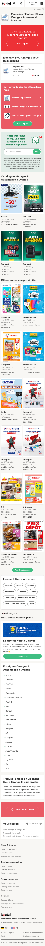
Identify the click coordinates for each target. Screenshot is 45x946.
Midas (8, 724)
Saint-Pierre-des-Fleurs (15, 604)
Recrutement (6, 907)
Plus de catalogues (22, 570)
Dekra (8, 688)
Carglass (9, 737)
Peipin (31, 604)
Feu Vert (9, 684)
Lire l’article (23, 656)
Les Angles (9, 598)
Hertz (8, 706)
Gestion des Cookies (30, 936)
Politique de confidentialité (32, 933)
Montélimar (9, 592)
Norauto (9, 680)
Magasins (21, 830)
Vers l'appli (22, 43)
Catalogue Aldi (6, 890)
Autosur (9, 742)
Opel (8, 755)
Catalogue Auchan (8, 883)
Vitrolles (30, 585)
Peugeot (9, 728)
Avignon (8, 585)
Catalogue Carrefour (9, 873)
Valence (19, 585)
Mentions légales (7, 933)
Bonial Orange (8, 830)
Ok (36, 152)
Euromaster (11, 693)
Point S (9, 702)
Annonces (37, 9)
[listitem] (11, 205)
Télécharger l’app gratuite (11, 856)
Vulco (8, 675)
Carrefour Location (14, 697)
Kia (7, 764)
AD (7, 733)
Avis (7, 768)
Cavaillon (22, 592)
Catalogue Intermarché (10, 887)
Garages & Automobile (12, 833)
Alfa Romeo (11, 720)
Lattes (33, 592)
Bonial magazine (7, 853)
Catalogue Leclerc (8, 870)
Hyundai (9, 760)
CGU (3, 936)
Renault (9, 711)
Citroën (9, 746)
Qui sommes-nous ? (9, 849)
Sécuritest (10, 715)
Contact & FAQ (7, 900)
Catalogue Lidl (6, 866)
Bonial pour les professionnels (12, 904)
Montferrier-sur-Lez (26, 598)
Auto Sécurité (12, 751)
